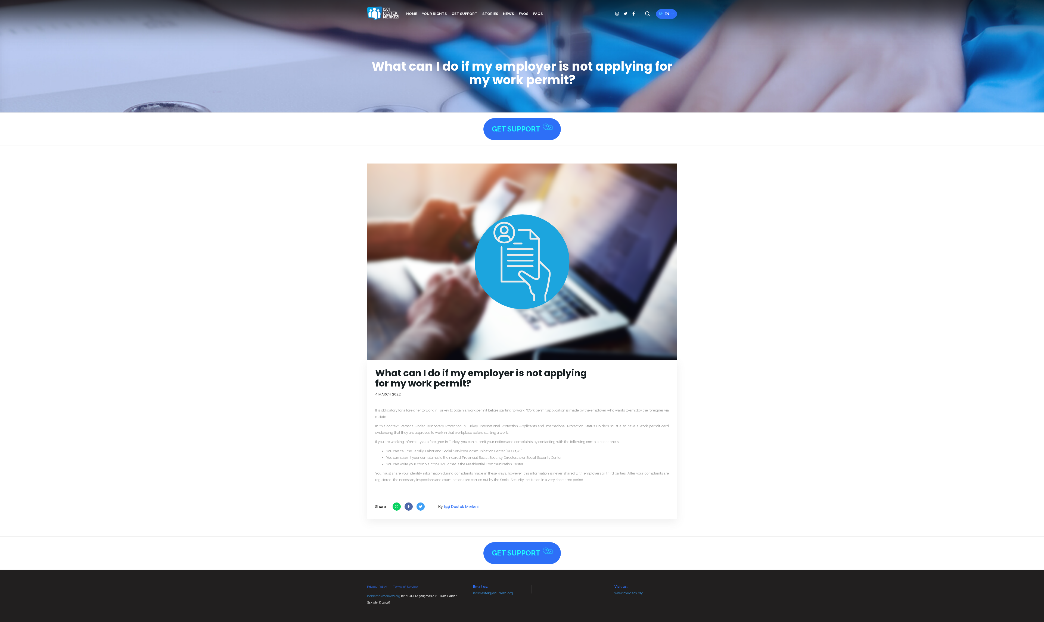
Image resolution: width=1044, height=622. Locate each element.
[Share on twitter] (421, 506)
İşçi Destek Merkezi (461, 506)
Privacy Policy (377, 587)
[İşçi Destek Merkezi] (383, 13)
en (667, 14)
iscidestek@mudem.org (493, 593)
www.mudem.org (629, 593)
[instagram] (617, 14)
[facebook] (633, 14)
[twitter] (625, 14)
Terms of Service (405, 587)
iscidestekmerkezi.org (383, 596)
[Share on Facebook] (409, 506)
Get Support (516, 129)
